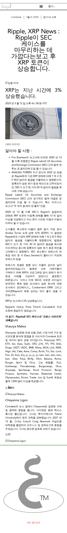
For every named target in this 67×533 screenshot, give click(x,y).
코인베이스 (23, 287)
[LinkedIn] (10, 388)
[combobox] (57, 6)
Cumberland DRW (42, 287)
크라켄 (9, 291)
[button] (41, 6)
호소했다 (42, 251)
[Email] (13, 388)
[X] (6, 388)
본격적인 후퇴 (13, 283)
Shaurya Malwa (15, 326)
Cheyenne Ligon (16, 400)
